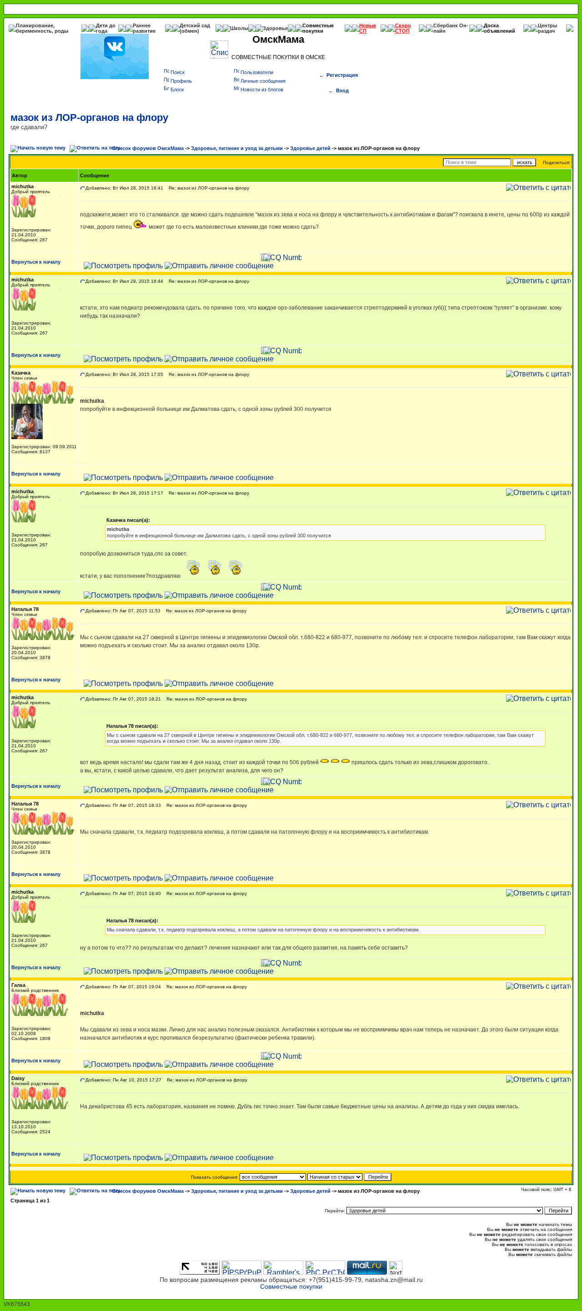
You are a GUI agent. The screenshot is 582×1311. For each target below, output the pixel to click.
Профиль (181, 81)
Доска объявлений (499, 28)
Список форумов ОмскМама (148, 148)
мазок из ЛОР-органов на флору (89, 117)
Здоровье (275, 28)
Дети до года (105, 28)
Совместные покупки (318, 28)
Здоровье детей (310, 148)
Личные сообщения (263, 81)
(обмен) (189, 31)
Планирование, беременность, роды (42, 28)
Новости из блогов (262, 89)
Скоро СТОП (403, 28)
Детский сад (195, 25)
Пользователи (257, 72)
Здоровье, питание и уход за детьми (237, 148)
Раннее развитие (144, 28)
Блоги (177, 89)
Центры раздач (547, 28)
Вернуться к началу (35, 262)
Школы (239, 28)
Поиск (178, 72)
